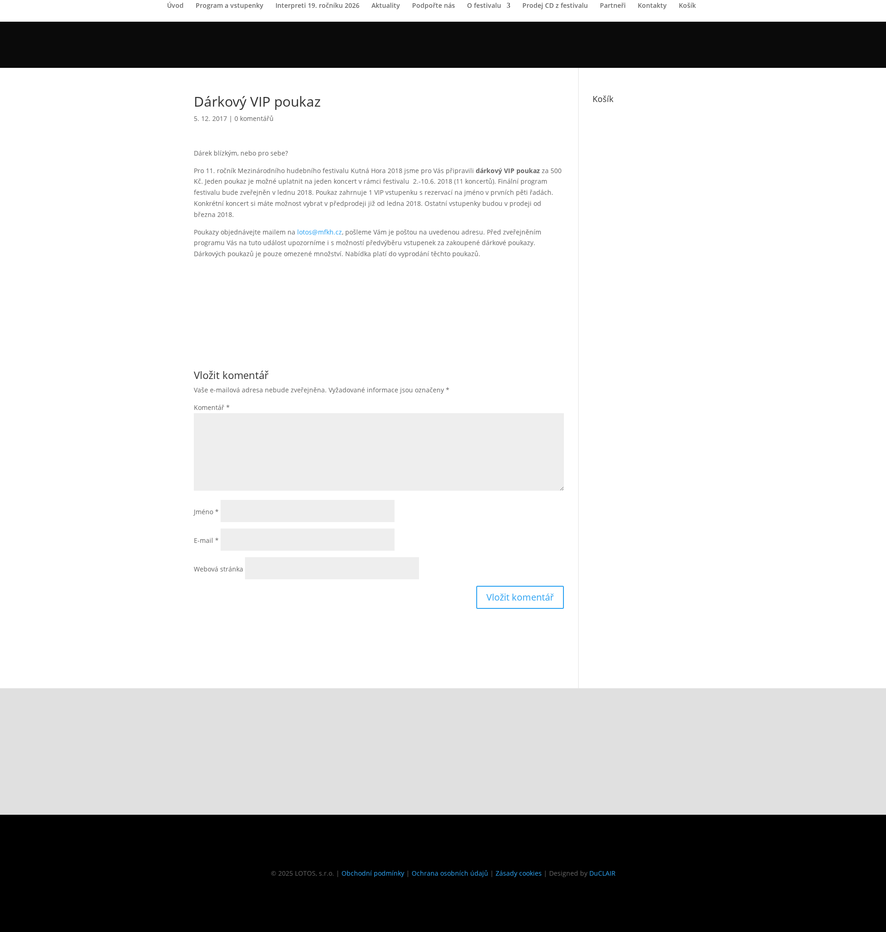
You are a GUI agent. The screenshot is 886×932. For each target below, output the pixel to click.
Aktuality (385, 6)
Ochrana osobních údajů (450, 873)
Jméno (206, 511)
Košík (687, 6)
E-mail (206, 540)
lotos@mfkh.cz (319, 232)
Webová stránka (218, 569)
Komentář (212, 407)
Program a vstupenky (229, 6)
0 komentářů (254, 118)
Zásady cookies (519, 873)
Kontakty (652, 6)
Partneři (613, 6)
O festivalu (484, 6)
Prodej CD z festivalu (555, 6)
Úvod (175, 6)
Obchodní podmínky (372, 873)
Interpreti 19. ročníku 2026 (317, 6)
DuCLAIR (602, 873)
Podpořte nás (433, 6)
